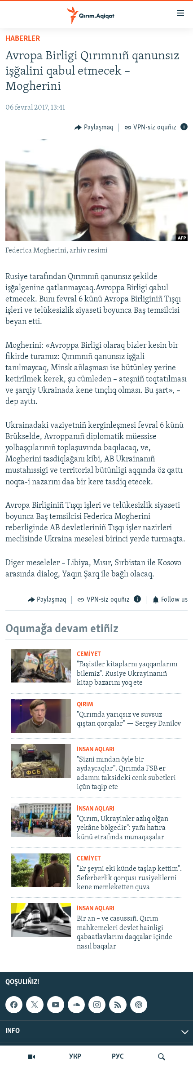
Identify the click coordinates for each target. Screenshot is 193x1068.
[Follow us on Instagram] (96, 1004)
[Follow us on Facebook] (13, 1004)
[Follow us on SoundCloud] (76, 1004)
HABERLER (22, 39)
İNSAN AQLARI (95, 749)
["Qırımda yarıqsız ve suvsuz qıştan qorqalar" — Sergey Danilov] (41, 716)
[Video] (31, 1057)
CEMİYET (89, 654)
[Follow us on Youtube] (55, 1004)
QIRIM (85, 704)
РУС (118, 1056)
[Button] (94, 127)
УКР (75, 1056)
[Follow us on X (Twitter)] (34, 1004)
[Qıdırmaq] (161, 1057)
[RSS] (117, 1004)
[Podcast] (138, 1004)
